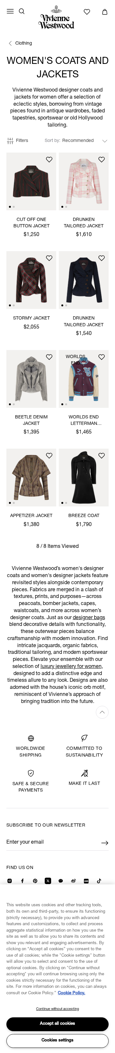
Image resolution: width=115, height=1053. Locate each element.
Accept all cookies (57, 1024)
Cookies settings (57, 1041)
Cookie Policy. (71, 993)
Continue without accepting (57, 1009)
